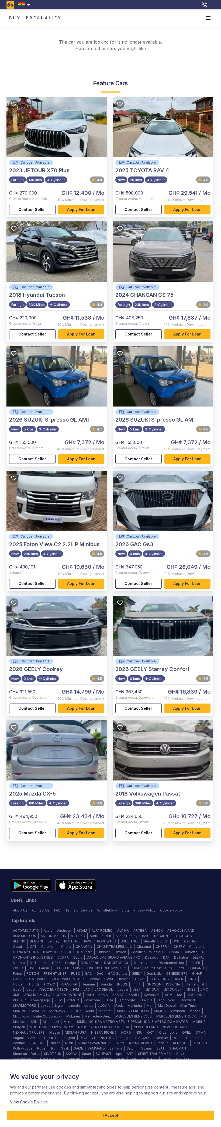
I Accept (110, 1115)
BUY (15, 18)
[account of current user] (208, 18)
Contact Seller (32, 209)
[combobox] (25, 4)
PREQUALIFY (44, 18)
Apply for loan (81, 209)
